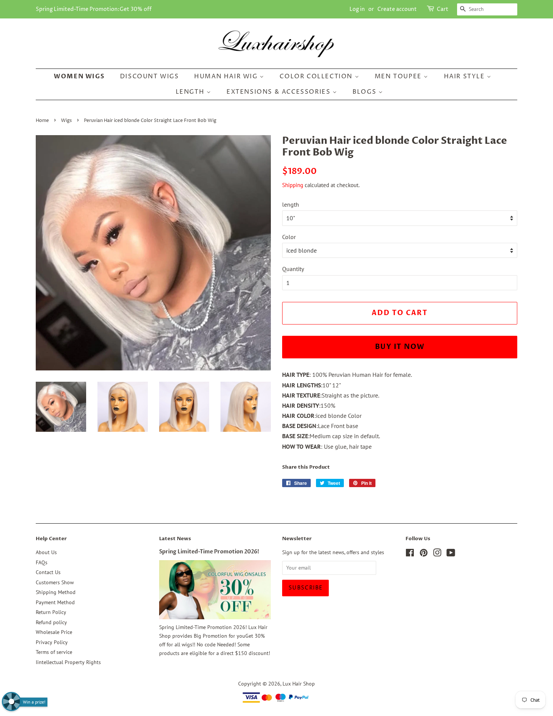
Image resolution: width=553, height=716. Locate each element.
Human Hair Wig (227, 76)
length (290, 204)
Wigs (66, 120)
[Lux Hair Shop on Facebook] (410, 554)
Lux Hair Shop (299, 683)
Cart (442, 9)
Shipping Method (56, 592)
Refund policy (51, 622)
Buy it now (400, 347)
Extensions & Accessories (279, 92)
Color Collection (317, 76)
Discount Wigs (149, 76)
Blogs (365, 92)
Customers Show (55, 582)
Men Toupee (399, 76)
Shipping (292, 185)
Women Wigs (79, 76)
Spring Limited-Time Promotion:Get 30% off (94, 9)
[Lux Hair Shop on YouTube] (451, 554)
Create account (397, 9)
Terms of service (54, 652)
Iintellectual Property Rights (68, 662)
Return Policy (51, 612)
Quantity (293, 269)
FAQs (41, 562)
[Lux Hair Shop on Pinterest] (423, 554)
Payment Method (55, 602)
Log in (357, 9)
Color (289, 237)
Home (42, 120)
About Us (46, 552)
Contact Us (48, 572)
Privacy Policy (52, 642)
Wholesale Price (54, 632)
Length (191, 92)
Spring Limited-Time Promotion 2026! (209, 551)
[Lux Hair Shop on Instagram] (437, 554)
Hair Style (465, 76)
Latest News (175, 538)
